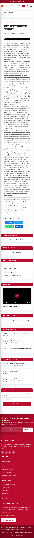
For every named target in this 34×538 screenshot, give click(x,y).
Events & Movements (9, 265)
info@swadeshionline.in (9, 515)
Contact (12, 535)
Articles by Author (6, 496)
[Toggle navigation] (31, 6)
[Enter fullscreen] (29, 302)
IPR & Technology (6, 472)
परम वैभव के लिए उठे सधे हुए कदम (16, 340)
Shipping (30, 532)
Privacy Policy (5, 532)
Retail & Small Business (8, 469)
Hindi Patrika (5, 490)
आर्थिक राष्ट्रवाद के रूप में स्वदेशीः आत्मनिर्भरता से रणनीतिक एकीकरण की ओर (20, 349)
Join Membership (9, 520)
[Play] (4, 302)
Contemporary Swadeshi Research (12, 275)
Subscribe (28, 429)
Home (5, 12)
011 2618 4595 (6, 512)
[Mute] (19, 302)
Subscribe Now (18, 403)
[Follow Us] (6, 320)
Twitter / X (19, 222)
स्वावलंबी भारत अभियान (14, 371)
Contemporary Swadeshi (8, 484)
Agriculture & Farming (7, 464)
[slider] (10, 302)
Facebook (10, 222)
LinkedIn (19, 226)
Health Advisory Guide (9, 272)
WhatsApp (10, 226)
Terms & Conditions (14, 532)
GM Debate (10, 12)
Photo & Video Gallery (7, 499)
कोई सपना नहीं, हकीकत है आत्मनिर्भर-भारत (17, 379)
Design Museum (19, 535)
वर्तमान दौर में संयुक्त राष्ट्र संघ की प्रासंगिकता (18, 363)
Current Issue (5, 487)
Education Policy (6, 461)
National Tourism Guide (10, 268)
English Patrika (5, 493)
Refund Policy (23, 532)
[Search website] (19, 6)
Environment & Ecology (8, 466)
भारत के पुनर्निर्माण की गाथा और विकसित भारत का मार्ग (19, 333)
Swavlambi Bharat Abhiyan (9, 475)
